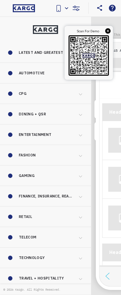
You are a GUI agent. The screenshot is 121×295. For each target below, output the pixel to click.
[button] (45, 52)
